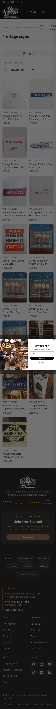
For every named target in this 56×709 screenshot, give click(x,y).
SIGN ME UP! (42, 358)
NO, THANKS (42, 362)
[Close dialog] (54, 340)
